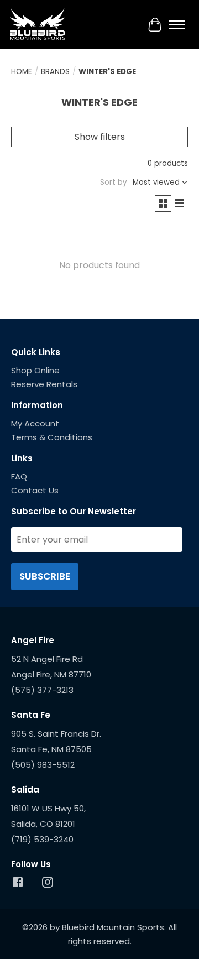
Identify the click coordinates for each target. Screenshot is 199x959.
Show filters (100, 137)
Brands (55, 71)
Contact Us (35, 490)
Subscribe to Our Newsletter (73, 511)
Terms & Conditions (51, 437)
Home (21, 71)
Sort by (113, 182)
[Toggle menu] (177, 25)
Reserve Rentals (44, 384)
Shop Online (35, 370)
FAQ (19, 476)
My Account (35, 423)
